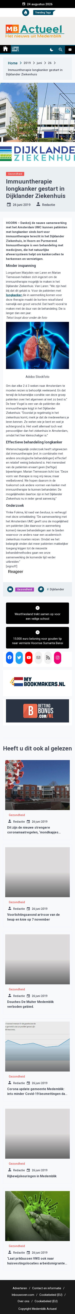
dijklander (57, 589)
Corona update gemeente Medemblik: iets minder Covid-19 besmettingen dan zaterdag (37, 1093)
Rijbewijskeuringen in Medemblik (32, 1176)
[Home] (5, 49)
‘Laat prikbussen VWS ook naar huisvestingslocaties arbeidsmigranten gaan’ (37, 1263)
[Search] (60, 50)
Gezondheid (15, 173)
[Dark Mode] (51, 50)
